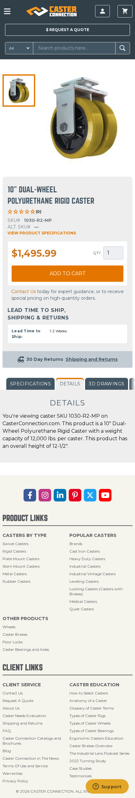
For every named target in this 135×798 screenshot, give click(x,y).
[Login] (102, 11)
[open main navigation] (7, 11)
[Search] (123, 48)
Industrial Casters (84, 566)
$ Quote (67, 29)
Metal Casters (15, 573)
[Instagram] (45, 495)
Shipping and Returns (22, 723)
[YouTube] (105, 495)
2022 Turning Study (87, 760)
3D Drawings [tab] (106, 384)
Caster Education (94, 685)
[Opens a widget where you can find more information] (107, 787)
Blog (7, 750)
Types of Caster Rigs (87, 715)
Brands (75, 543)
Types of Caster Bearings (91, 730)
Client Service (22, 685)
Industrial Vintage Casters (92, 573)
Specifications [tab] (30, 384)
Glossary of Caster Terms (91, 708)
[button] (19, 90)
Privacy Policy (15, 781)
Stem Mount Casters (21, 566)
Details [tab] (70, 384)
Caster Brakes (15, 634)
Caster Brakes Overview (91, 745)
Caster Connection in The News (31, 758)
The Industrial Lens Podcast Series (99, 753)
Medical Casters (83, 601)
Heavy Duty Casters (87, 558)
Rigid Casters (14, 551)
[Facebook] (30, 495)
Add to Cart (68, 273)
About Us (11, 708)
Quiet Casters (81, 609)
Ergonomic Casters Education (96, 738)
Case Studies (80, 768)
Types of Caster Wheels (90, 723)
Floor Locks (13, 642)
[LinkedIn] (60, 495)
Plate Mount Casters (21, 558)
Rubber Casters (16, 581)
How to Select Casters (88, 693)
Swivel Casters (15, 543)
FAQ (7, 730)
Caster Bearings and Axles (26, 649)
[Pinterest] (75, 495)
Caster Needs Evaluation (24, 715)
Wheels (9, 626)
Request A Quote (18, 700)
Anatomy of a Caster (88, 700)
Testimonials (80, 776)
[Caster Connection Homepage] (51, 11)
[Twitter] (90, 495)
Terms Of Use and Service (25, 765)
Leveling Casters (84, 581)
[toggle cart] (124, 11)
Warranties (12, 773)
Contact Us (23, 291)
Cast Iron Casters (84, 551)
